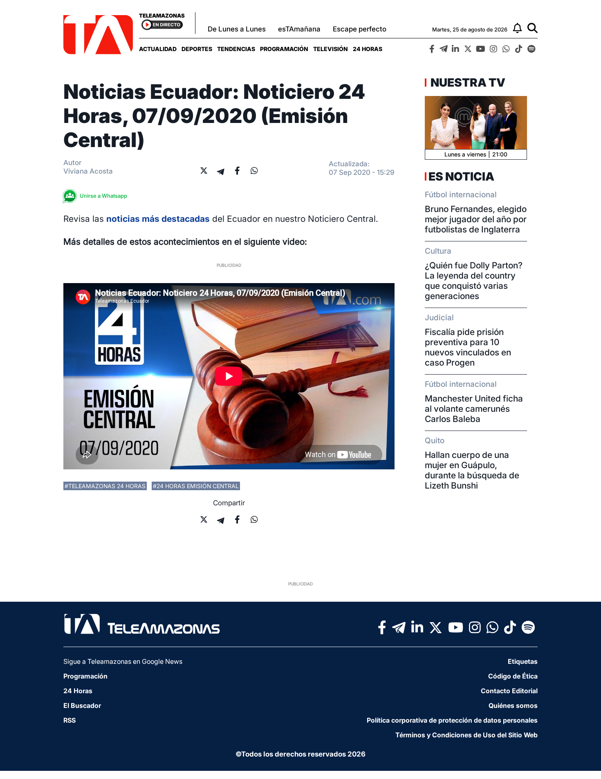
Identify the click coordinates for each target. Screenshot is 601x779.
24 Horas (367, 48)
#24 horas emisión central (196, 485)
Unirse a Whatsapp (103, 195)
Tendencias (236, 48)
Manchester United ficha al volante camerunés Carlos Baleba (474, 408)
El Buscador (82, 705)
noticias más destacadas (158, 219)
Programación (284, 48)
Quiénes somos (513, 705)
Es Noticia (461, 176)
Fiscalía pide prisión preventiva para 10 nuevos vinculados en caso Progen (468, 347)
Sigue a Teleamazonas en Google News (122, 661)
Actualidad (158, 48)
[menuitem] (158, 48)
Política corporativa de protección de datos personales (452, 720)
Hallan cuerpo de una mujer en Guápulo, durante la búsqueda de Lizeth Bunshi (472, 470)
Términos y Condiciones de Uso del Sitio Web (466, 735)
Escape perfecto (359, 29)
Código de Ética (513, 676)
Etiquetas (523, 661)
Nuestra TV (466, 82)
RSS (69, 720)
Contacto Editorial (509, 691)
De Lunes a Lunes (237, 29)
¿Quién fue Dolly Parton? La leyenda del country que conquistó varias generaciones (474, 280)
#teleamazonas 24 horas (105, 485)
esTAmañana (299, 29)
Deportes (197, 48)
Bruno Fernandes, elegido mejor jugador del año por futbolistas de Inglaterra (476, 219)
